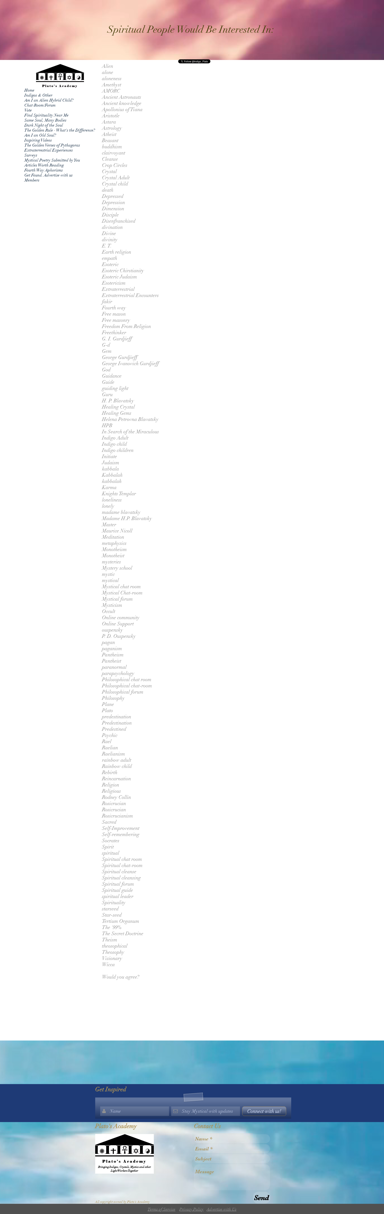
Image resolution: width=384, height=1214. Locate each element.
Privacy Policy (191, 1209)
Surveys (30, 155)
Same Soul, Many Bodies (45, 120)
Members (31, 180)
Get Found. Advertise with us (48, 175)
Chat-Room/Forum (40, 105)
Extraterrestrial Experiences (48, 150)
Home (29, 90)
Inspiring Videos (38, 140)
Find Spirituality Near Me (46, 115)
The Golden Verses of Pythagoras (52, 145)
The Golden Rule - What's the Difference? (59, 130)
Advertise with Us (221, 1209)
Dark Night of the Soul (43, 125)
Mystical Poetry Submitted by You (52, 160)
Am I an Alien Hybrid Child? (48, 100)
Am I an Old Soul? (40, 135)
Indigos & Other (38, 95)
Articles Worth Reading (44, 165)
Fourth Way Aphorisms (43, 170)
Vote (28, 110)
